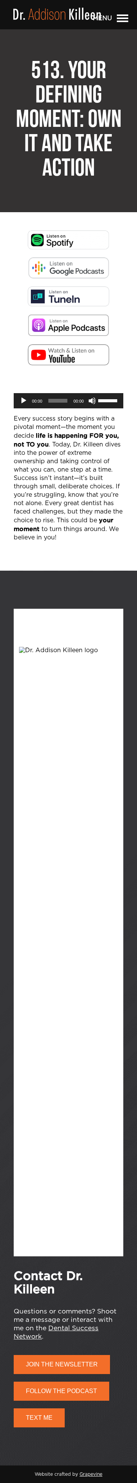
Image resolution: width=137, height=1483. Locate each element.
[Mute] (92, 401)
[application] (68, 400)
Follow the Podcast (61, 1391)
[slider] (108, 400)
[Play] (23, 401)
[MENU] (122, 19)
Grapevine (91, 1474)
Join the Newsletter (62, 1364)
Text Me (39, 1417)
